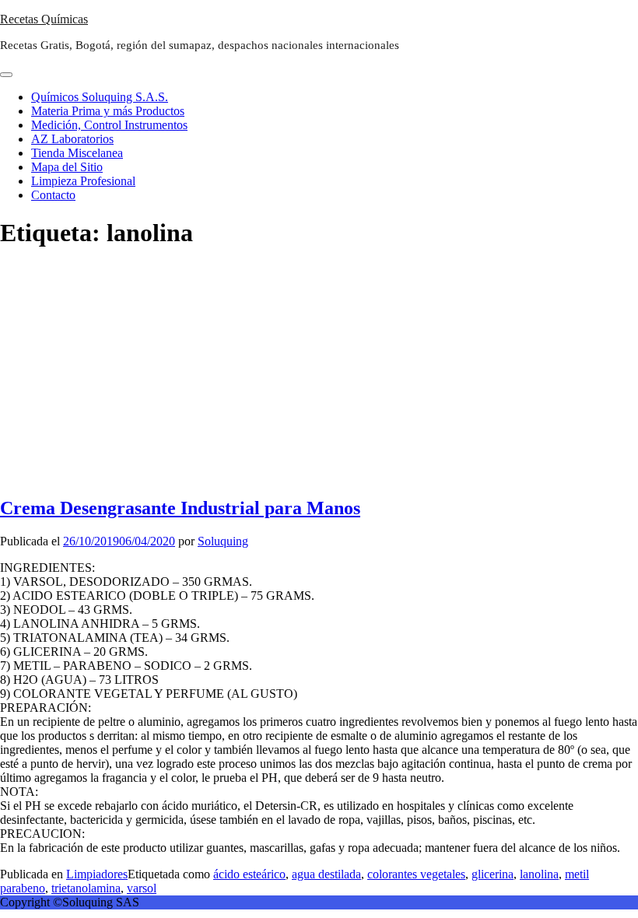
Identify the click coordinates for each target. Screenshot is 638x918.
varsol (141, 888)
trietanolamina (86, 888)
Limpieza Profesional (83, 180)
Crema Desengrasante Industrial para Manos (180, 508)
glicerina (492, 874)
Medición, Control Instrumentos (109, 124)
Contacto (53, 194)
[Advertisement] (319, 373)
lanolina (539, 874)
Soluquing (223, 541)
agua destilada (326, 874)
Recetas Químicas (44, 19)
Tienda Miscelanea (77, 152)
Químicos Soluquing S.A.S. (99, 96)
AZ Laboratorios (72, 138)
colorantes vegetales (416, 874)
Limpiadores (97, 874)
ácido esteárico (249, 874)
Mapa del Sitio (67, 166)
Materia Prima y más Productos (107, 110)
